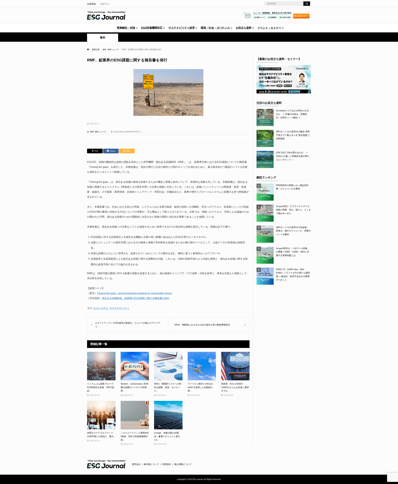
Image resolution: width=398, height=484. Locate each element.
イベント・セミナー (269, 27)
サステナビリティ (133, 132)
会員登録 (91, 4)
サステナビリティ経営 (181, 27)
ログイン (104, 4)
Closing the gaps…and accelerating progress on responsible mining (134, 293)
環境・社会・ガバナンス (215, 27)
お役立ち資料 (244, 27)
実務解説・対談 (126, 27)
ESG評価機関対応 (151, 27)
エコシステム (119, 132)
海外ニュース (100, 132)
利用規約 (166, 464)
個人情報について (183, 464)
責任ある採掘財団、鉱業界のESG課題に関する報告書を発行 (135, 298)
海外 (102, 37)
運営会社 (136, 464)
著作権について (151, 464)
